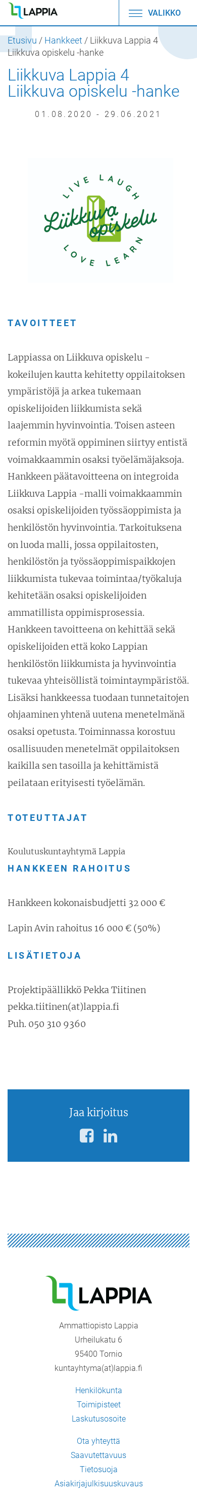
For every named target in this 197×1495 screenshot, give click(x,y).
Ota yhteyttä (98, 1441)
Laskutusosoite (99, 1419)
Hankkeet (63, 40)
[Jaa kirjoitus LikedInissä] (110, 1136)
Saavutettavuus (98, 1455)
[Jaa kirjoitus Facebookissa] (86, 1136)
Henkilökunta (98, 1390)
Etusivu (22, 40)
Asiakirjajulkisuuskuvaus (99, 1483)
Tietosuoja (99, 1469)
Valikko (163, 13)
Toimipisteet (99, 1404)
